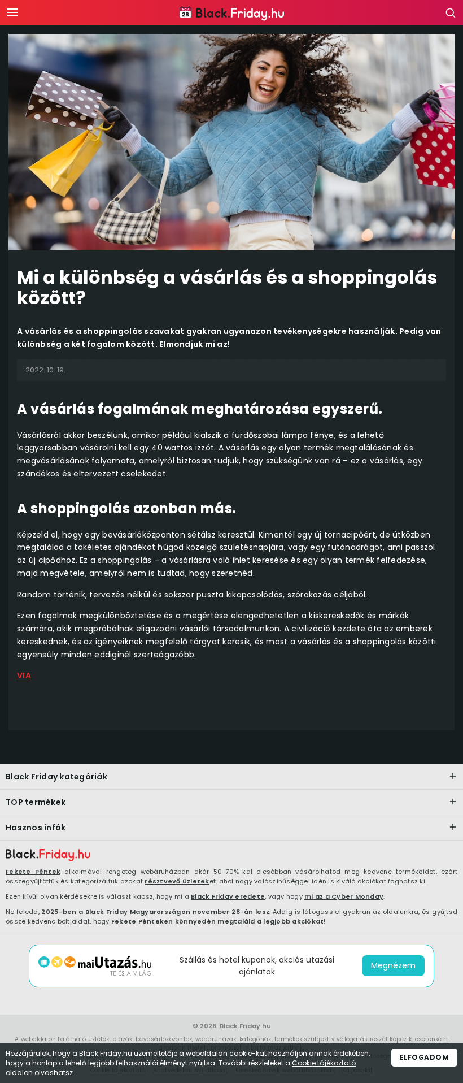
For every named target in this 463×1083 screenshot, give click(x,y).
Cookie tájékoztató (324, 1063)
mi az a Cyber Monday (343, 896)
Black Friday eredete (228, 896)
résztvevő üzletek (177, 881)
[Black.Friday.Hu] (232, 13)
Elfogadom (424, 1057)
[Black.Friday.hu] (48, 855)
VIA (24, 675)
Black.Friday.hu (245, 1025)
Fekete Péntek (33, 871)
